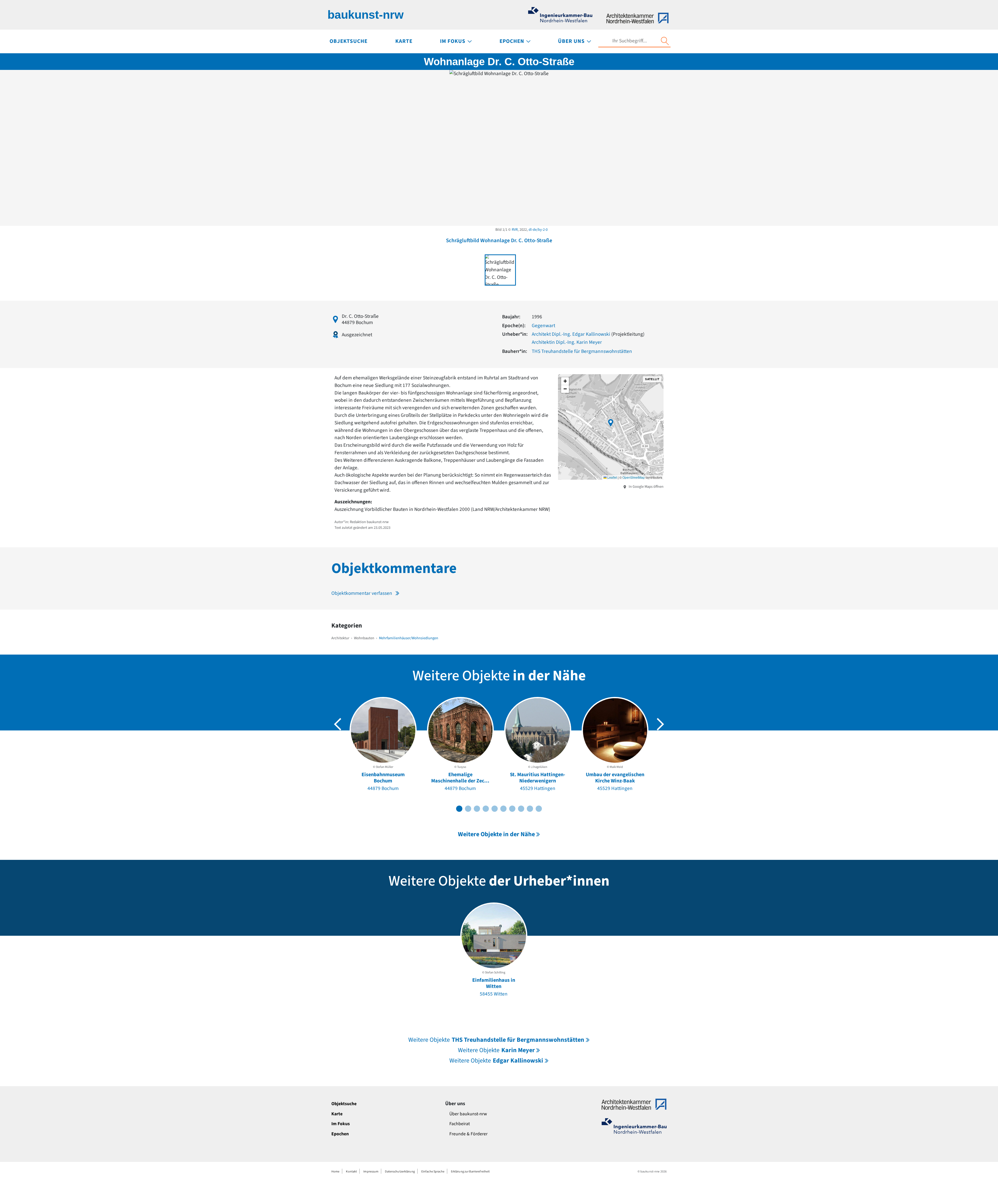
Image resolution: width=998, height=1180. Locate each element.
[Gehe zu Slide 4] (486, 809)
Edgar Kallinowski (496, 1060)
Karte (337, 1114)
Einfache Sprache (432, 1171)
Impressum (370, 1171)
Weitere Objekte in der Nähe (496, 834)
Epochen (340, 1134)
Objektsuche (344, 1103)
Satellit (652, 379)
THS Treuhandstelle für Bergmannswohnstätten (582, 351)
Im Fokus (340, 1123)
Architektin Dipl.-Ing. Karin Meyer (567, 342)
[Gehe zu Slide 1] (459, 809)
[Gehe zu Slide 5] (494, 809)
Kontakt (351, 1171)
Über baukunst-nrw (468, 1114)
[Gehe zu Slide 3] (477, 809)
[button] (611, 423)
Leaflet (612, 477)
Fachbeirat (459, 1123)
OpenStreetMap (633, 477)
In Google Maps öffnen (646, 486)
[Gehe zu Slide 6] (503, 809)
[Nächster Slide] (660, 724)
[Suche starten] (665, 41)
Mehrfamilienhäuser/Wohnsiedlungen (408, 638)
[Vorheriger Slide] (337, 724)
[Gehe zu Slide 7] (512, 809)
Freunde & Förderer (468, 1134)
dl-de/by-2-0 (538, 229)
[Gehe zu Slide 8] (521, 809)
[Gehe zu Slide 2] (468, 809)
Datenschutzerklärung (400, 1171)
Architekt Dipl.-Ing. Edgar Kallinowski (571, 334)
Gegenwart (543, 325)
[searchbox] (629, 41)
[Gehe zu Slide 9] (530, 809)
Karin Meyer (496, 1050)
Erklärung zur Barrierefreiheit (470, 1171)
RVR (515, 229)
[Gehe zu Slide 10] (539, 809)
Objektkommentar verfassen (361, 593)
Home (335, 1171)
